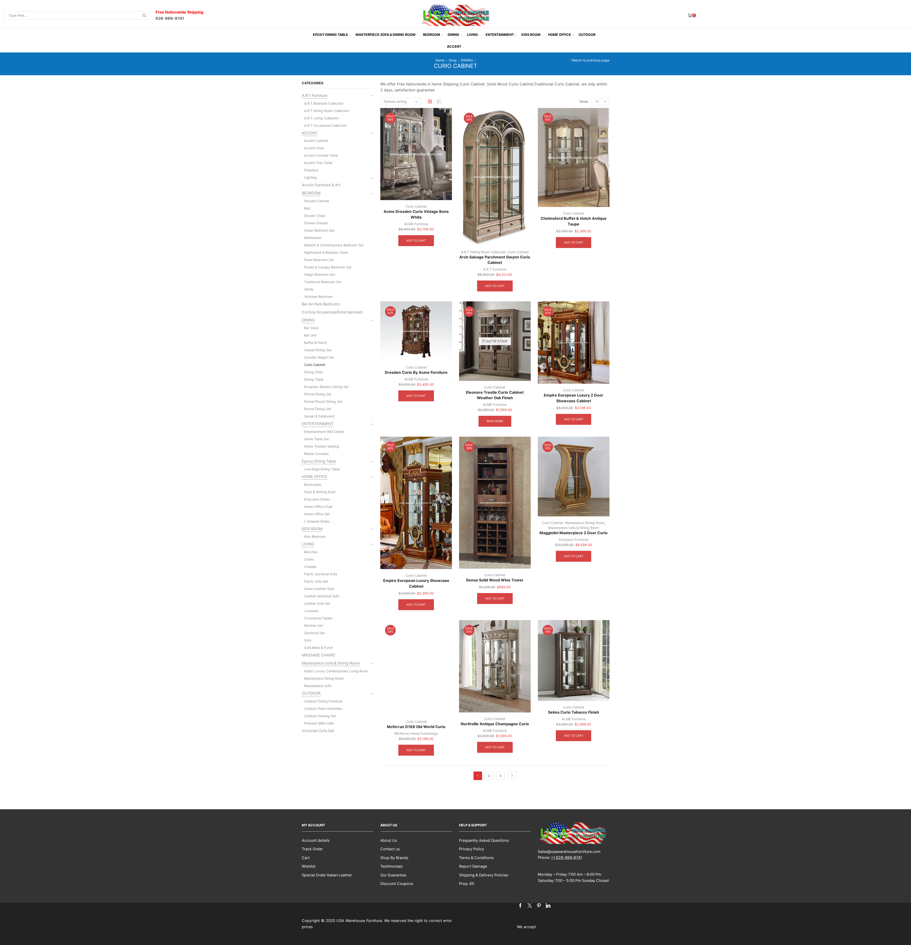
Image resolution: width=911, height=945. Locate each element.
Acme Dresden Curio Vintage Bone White (416, 214)
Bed (307, 208)
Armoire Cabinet (316, 201)
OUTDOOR (587, 35)
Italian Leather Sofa (319, 589)
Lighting (310, 177)
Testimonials (391, 866)
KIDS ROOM (530, 35)
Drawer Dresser (316, 223)
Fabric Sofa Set (316, 581)
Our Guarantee (393, 875)
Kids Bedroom (315, 536)
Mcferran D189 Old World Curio (416, 727)
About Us (388, 840)
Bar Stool (311, 328)
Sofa (307, 640)
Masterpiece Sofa (317, 686)
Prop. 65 (466, 883)
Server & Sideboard (319, 416)
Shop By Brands (394, 858)
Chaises (310, 567)
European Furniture (573, 540)
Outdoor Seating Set (320, 716)
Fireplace (311, 170)
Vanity (309, 289)
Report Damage (473, 866)
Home (439, 60)
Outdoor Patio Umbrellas (323, 708)
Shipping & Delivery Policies (483, 875)
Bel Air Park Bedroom (320, 304)
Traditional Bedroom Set (322, 282)
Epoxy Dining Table (330, 35)
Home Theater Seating (321, 446)
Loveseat (311, 611)
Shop (453, 60)
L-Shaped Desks (317, 521)
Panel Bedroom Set (319, 260)
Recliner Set (313, 625)
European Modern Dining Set (326, 387)
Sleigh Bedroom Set (319, 274)
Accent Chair (314, 148)
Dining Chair (313, 372)
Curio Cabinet (416, 206)
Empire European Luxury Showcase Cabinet (416, 583)
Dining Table (313, 379)
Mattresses (312, 238)
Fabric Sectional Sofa (320, 574)
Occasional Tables (318, 618)
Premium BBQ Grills (319, 723)
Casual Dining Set (317, 350)
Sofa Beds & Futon (318, 648)
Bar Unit (310, 335)
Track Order (312, 849)
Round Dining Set (317, 409)
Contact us (390, 849)
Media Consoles (316, 454)
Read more (495, 421)
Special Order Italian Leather (327, 875)
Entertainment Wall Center (324, 432)
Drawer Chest (314, 216)
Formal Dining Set (317, 394)
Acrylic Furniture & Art (321, 185)
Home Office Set (317, 514)
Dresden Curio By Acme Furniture (416, 372)
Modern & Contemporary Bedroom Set (333, 245)
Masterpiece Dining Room (584, 523)
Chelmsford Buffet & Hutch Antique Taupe (574, 221)
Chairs (309, 559)
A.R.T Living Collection (321, 118)
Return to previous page (590, 60)
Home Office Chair (318, 507)
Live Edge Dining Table (322, 469)
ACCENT (454, 46)
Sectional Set (314, 633)
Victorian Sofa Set (318, 731)
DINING (453, 35)
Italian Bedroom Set (319, 230)
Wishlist (309, 866)
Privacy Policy (471, 849)
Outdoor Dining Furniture (323, 701)
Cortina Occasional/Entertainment (332, 312)
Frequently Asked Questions (484, 840)
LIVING (472, 35)
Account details (316, 840)
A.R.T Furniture (494, 269)
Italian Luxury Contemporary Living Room (336, 671)
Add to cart (416, 240)
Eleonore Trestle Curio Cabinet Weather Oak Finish (495, 395)
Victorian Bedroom (318, 297)
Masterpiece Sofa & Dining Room (385, 35)
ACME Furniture (416, 224)
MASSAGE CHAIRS (318, 655)
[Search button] (144, 15)
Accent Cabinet (316, 141)
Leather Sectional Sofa (321, 596)
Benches (310, 552)
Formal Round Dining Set (323, 401)
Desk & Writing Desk (320, 492)
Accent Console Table (321, 155)
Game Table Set (316, 439)
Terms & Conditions (476, 858)
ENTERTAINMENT (500, 35)
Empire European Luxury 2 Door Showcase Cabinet (573, 398)
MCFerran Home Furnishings (416, 733)
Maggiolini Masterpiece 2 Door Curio (573, 533)
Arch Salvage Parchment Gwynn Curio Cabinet (494, 260)
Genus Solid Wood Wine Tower (495, 580)
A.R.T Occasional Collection (325, 125)
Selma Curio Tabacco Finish (573, 712)
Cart (306, 858)
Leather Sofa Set (317, 603)
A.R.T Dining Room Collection (483, 252)
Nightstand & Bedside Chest (326, 252)
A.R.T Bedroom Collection (324, 103)
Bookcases (312, 484)
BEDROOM (431, 35)
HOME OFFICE (559, 35)
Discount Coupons (396, 883)
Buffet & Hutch (315, 343)
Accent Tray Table (318, 163)
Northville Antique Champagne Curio (495, 724)
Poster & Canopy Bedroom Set (327, 267)
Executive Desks (317, 499)
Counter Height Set (319, 357)
